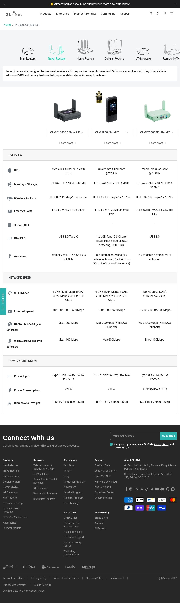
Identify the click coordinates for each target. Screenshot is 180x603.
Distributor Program (44, 499)
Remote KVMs (11, 487)
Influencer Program (74, 481)
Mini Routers (10, 497)
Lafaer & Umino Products (11, 510)
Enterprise (62, 13)
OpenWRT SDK (103, 476)
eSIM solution (40, 474)
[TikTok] (146, 489)
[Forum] (173, 489)
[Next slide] (176, 4)
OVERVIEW (15, 155)
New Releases (10, 465)
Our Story (69, 465)
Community (108, 13)
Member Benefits (85, 13)
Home (7, 24)
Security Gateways (13, 503)
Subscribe (168, 436)
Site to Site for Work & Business (45, 481)
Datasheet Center (104, 492)
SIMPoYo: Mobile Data (15, 517)
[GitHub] (168, 489)
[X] (152, 489)
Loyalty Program (73, 492)
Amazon (99, 523)
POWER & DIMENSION (23, 361)
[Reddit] (141, 489)
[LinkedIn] (136, 489)
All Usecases (40, 488)
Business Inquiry (73, 531)
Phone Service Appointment (72, 525)
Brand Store (101, 517)
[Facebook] (126, 489)
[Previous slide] (4, 4)
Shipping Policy (94, 578)
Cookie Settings (42, 584)
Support (125, 13)
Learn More (66, 143)
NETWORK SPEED (20, 277)
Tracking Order (103, 465)
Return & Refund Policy (66, 578)
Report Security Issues (72, 544)
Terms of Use (121, 448)
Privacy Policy (161, 444)
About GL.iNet (132, 460)
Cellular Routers (11, 481)
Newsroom (70, 487)
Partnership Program (45, 493)
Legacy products (12, 528)
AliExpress (100, 528)
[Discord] (162, 489)
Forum (67, 470)
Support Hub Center (106, 470)
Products (45, 13)
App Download (103, 487)
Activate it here (120, 4)
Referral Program (73, 497)
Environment (117, 578)
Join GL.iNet (70, 517)
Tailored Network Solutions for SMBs (44, 467)
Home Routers (11, 476)
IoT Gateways (10, 492)
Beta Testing (71, 503)
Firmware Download (106, 481)
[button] (3, 301)
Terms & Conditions (13, 578)
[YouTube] (157, 489)
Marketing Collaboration (71, 553)
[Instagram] (131, 489)
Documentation (103, 497)
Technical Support (74, 537)
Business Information (15, 584)
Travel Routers (11, 470)
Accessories (9, 522)
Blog (66, 476)
